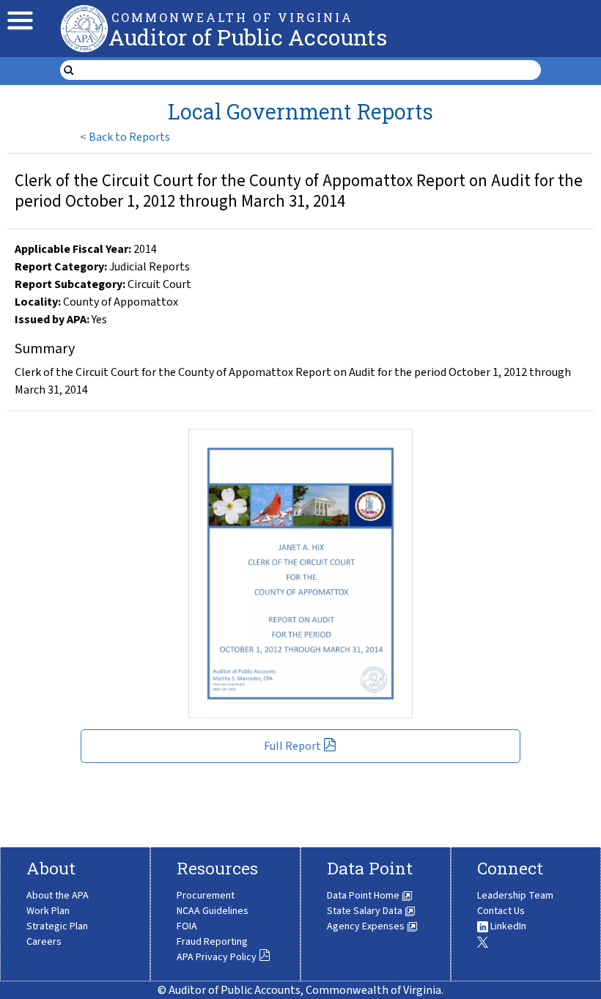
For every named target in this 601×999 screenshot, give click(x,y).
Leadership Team (515, 895)
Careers (44, 942)
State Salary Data (366, 911)
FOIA (187, 926)
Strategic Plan (57, 926)
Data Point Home (364, 895)
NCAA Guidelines (212, 911)
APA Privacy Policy (217, 957)
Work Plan (48, 911)
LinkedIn (507, 926)
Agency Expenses (367, 926)
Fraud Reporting (212, 942)
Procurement (206, 895)
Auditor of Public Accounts (247, 37)
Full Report (292, 746)
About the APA (57, 895)
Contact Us (501, 911)
